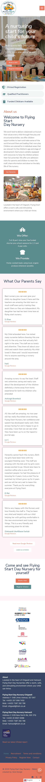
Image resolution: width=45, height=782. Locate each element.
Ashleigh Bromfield (13, 399)
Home (6, 753)
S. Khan (8, 319)
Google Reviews (10, 321)
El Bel (7, 493)
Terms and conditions (32, 753)
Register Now (25, 758)
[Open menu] (41, 8)
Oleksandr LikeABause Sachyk (17, 531)
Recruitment (16, 753)
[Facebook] (32, 777)
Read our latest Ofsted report (15, 742)
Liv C (7, 440)
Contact (36, 758)
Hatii (7, 363)
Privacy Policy (11, 758)
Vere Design (17, 772)
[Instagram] (40, 777)
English (29, 780)
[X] (36, 777)
